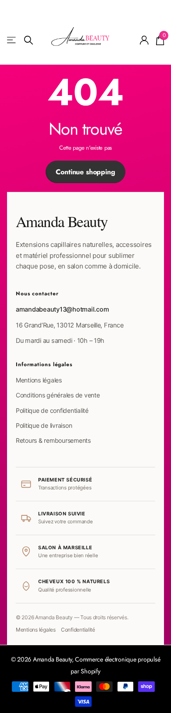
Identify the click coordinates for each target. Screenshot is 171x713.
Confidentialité (78, 629)
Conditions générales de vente (58, 395)
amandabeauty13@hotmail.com (62, 309)
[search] (28, 40)
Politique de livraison (44, 425)
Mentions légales (39, 380)
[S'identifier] (144, 40)
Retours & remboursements (53, 440)
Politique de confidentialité (52, 410)
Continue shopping (85, 172)
